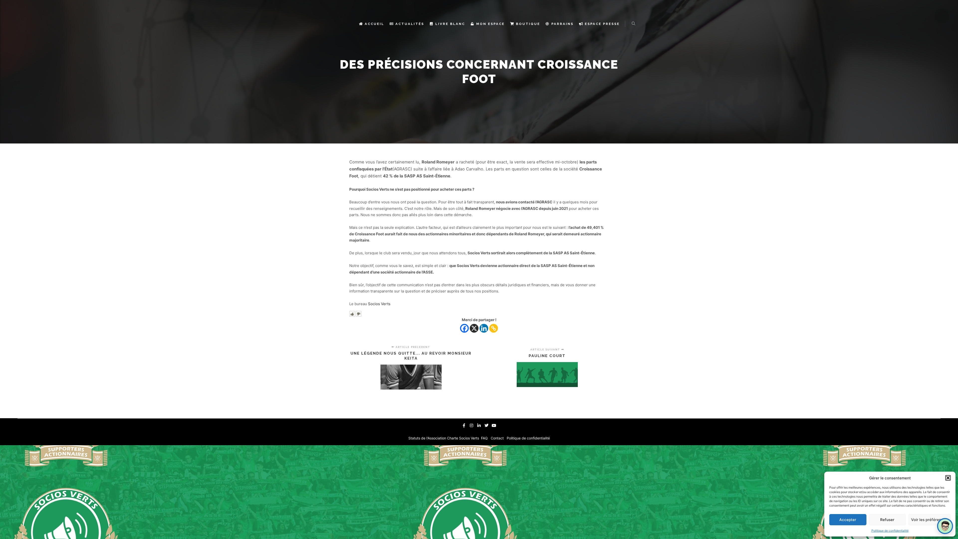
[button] (948, 477)
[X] (474, 328)
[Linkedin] (483, 328)
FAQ (485, 438)
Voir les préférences (929, 519)
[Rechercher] (633, 23)
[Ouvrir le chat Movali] (945, 526)
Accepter (847, 519)
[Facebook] (464, 328)
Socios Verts (379, 303)
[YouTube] (494, 425)
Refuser (887, 519)
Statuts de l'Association (427, 438)
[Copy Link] (493, 328)
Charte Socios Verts (463, 438)
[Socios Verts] (335, 23)
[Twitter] (486, 425)
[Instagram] (471, 425)
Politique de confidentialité (890, 531)
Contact (498, 438)
